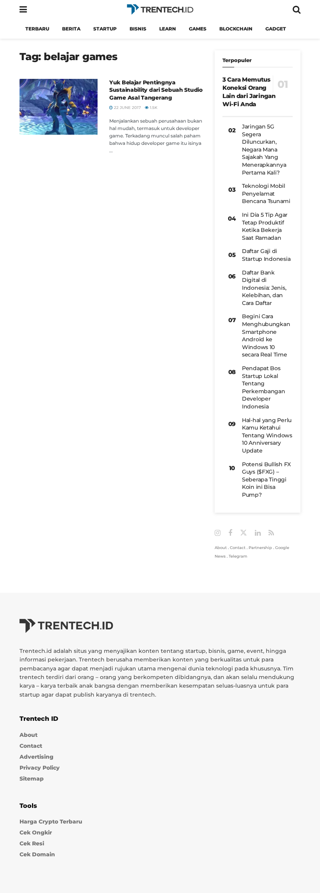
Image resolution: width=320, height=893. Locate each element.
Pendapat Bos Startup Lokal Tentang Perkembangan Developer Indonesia (263, 387)
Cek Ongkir (36, 832)
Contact (237, 547)
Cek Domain (37, 854)
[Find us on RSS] (271, 533)
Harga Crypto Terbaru (51, 821)
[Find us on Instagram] (217, 533)
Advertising (36, 756)
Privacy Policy (40, 767)
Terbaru (37, 29)
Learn (167, 29)
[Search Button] (296, 9)
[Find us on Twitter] (243, 533)
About (221, 547)
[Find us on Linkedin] (258, 533)
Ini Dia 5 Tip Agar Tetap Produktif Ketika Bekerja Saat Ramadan (265, 226)
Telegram (238, 556)
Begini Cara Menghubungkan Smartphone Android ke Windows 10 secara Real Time (266, 335)
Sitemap (32, 778)
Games (197, 29)
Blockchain (235, 29)
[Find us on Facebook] (230, 533)
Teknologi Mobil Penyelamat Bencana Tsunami (266, 193)
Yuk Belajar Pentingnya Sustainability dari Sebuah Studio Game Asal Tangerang (156, 90)
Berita (71, 29)
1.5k (153, 107)
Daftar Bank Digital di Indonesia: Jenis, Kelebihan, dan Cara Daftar (264, 288)
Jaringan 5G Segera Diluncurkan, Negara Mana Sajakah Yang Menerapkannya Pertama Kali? (264, 149)
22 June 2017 (127, 107)
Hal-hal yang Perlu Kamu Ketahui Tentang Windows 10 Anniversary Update (267, 435)
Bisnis (138, 29)
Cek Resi (32, 843)
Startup (105, 29)
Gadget (275, 29)
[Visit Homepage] (160, 9)
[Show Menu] (23, 9)
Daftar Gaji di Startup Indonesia (266, 255)
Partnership (260, 547)
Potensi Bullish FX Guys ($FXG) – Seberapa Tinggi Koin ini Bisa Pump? (266, 479)
